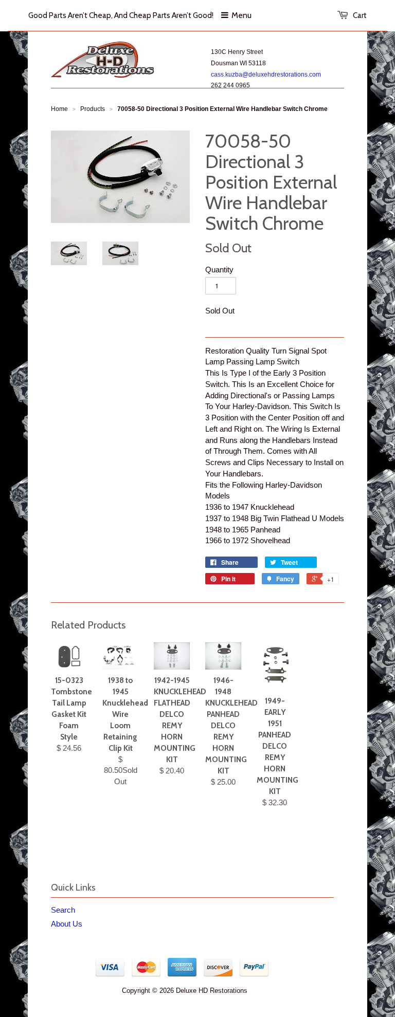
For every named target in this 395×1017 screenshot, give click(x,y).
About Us (66, 923)
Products (92, 109)
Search (63, 909)
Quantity (219, 269)
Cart (360, 15)
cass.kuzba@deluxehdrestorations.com (266, 74)
